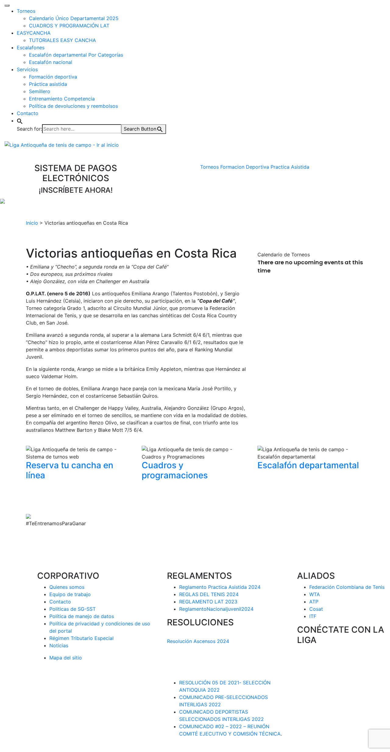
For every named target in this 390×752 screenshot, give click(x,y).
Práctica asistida (48, 84)
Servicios (27, 69)
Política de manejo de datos (81, 616)
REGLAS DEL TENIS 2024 (209, 594)
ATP (313, 602)
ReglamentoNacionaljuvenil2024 (216, 609)
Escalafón (308, 465)
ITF (312, 616)
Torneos (26, 11)
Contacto (27, 113)
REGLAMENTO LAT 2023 (208, 602)
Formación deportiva (53, 77)
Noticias (58, 645)
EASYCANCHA (34, 33)
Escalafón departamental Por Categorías (76, 55)
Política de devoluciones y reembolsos (73, 106)
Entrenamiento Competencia (62, 99)
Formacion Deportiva (244, 167)
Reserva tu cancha (69, 470)
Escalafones (30, 47)
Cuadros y (175, 470)
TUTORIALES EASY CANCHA (62, 40)
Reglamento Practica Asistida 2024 (220, 587)
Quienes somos (66, 587)
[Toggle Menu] (7, 5)
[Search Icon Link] (20, 121)
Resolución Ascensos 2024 (198, 641)
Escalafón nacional (50, 62)
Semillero (39, 91)
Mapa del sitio (65, 658)
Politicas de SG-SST (72, 609)
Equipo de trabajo (70, 594)
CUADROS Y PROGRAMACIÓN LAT (69, 26)
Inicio (32, 223)
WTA (314, 594)
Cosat (316, 609)
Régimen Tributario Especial (81, 638)
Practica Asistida (290, 167)
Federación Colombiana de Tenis (347, 587)
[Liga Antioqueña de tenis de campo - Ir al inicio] (62, 144)
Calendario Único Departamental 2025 (74, 18)
